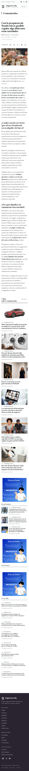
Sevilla (3, 710)
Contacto (4, 749)
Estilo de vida (5, 728)
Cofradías (4, 723)
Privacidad (12, 767)
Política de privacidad (7, 754)
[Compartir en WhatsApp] (10, 44)
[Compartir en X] (14, 44)
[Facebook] (26, 2)
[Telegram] (21, 2)
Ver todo (23, 299)
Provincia (3, 713)
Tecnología (4, 735)
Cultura (3, 725)
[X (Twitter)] (24, 2)
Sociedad (3, 740)
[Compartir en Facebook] (17, 44)
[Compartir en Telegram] (21, 44)
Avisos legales (5, 752)
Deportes (4, 720)
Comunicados (10, 13)
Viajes (3, 737)
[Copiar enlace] (25, 44)
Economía (4, 718)
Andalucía (4, 715)
